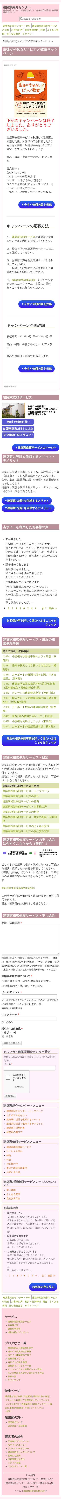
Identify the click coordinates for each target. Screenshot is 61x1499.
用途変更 (19, 1407)
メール (8, 1064)
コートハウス (36, 1407)
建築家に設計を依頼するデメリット (25, 1123)
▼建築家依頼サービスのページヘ (35, 447)
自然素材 (27, 1396)
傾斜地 (36, 1396)
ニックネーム (10, 1014)
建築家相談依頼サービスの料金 (21, 811)
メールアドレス (12, 992)
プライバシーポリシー (18, 1448)
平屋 (27, 1407)
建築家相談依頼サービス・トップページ (26, 791)
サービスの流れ (14, 1151)
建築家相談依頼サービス (19, 1146)
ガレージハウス (41, 1400)
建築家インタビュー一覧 (19, 1365)
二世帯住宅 (28, 1400)
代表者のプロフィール (18, 1441)
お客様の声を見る (43, 1286)
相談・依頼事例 (33, 1301)
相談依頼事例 (31, 29)
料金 (43, 29)
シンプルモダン (12, 1403)
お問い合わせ (13, 1172)
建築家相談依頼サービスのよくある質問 (26, 826)
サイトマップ (31, 1305)
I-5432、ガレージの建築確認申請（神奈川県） (29, 692)
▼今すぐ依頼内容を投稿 (36, 204)
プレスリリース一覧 (17, 1466)
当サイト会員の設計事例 (19, 1351)
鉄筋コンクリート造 (42, 1403)
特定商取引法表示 (16, 1459)
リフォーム (10, 1400)
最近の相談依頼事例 (17, 1167)
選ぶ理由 (11, 1189)
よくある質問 (13, 1194)
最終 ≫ (53, 608)
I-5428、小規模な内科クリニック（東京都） (28, 721)
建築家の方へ (15, 1422)
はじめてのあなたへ (17, 1115)
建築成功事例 (14, 1328)
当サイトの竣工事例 (17, 1362)
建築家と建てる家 (13, 1396)
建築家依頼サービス (23, 236)
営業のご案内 (14, 1455)
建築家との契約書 (16, 1127)
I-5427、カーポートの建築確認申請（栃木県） (29, 726)
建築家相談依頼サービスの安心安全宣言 (26, 831)
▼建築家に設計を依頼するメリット (27, 500)
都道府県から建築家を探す (20, 1347)
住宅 (19, 1400)
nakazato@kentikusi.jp (24, 279)
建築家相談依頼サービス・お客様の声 (25, 806)
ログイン (27, 33)
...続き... (8, 1411)
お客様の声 (17, 29)
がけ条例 (9, 1407)
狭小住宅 (45, 1396)
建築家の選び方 (14, 1132)
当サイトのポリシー (17, 1444)
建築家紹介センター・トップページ (25, 1110)
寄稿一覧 (12, 1376)
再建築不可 (26, 1403)
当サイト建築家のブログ (19, 1354)
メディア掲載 (14, 1462)
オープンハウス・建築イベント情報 (25, 1369)
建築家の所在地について (17, 976)
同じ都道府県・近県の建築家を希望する (27, 981)
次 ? (44, 608)
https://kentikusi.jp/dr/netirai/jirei (18, 887)
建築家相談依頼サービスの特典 (21, 801)
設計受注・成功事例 (17, 1425)
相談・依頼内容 (12, 923)
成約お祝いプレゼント (18, 1332)
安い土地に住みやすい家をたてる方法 (26, 1372)
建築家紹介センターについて (21, 1451)
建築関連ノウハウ (16, 1358)
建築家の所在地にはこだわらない (23, 985)
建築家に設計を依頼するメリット (24, 1119)
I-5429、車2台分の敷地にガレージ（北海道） (29, 716)
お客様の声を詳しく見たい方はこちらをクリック (31, 622)
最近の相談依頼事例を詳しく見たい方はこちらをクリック (31, 740)
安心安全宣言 (13, 33)
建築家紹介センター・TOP (16, 25)
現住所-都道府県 (12, 1028)
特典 (9, 1155)
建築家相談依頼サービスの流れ (21, 796)
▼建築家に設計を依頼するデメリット (28, 508)
